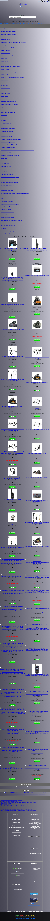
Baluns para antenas (5, 88)
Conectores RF (4, 115)
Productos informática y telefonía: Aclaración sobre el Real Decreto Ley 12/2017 (16, 829)
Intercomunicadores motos (7, 174)
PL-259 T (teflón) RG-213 (5, 804)
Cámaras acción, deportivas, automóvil (9, 104)
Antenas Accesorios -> (6, 50)
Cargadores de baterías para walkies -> (9, 106)
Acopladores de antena (6, 39)
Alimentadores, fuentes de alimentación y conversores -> (13, 42)
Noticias (36, 881)
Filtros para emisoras (5, 163)
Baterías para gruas (5, 90)
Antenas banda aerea (5, 53)
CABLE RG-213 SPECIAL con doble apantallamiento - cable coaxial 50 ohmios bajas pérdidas (18, 802)
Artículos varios (4, 85)
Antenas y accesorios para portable (8, 82)
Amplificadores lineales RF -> (7, 47)
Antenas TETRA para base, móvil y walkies (10, 72)
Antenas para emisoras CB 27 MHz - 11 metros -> (11, 66)
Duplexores (3, 120)
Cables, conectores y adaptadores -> (9, 101)
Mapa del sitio (16, 835)
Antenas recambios (5, 69)
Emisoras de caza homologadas (8, 128)
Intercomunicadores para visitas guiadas (10, 177)
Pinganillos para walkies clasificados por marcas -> (12, 206)
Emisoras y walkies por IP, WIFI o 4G (9, 144)
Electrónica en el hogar (6, 123)
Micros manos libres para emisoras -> (9, 196)
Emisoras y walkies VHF (6, 152)
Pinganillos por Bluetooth (6, 209)
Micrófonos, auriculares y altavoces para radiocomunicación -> (15, 193)
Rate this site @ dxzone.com (34, 905)
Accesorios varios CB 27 (6, 36)
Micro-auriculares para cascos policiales (10, 187)
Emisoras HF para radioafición (7, 131)
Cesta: (46, 1)
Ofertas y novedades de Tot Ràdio (8, 31)
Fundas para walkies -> (6, 166)
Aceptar (17, 915)
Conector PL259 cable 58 (6, 803)
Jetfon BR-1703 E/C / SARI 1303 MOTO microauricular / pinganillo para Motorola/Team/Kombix (18, 810)
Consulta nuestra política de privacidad (25, 918)
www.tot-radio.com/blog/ (35, 853)
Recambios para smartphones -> (8, 217)
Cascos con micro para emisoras (8, 112)
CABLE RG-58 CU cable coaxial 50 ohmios (9, 801)
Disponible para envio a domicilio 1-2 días (12, 285)
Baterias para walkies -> (6, 93)
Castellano (24, 786)
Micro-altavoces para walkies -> (8, 185)
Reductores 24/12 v (5, 222)
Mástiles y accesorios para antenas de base (10, 179)
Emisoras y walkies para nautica (8, 142)
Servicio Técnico (35, 841)
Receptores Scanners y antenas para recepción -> (12, 220)
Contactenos (16, 833)
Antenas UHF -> (4, 74)
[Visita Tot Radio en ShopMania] (34, 894)
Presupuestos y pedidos (6, 233)
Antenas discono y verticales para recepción (11, 55)
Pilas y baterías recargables (7, 201)
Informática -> (4, 171)
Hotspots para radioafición (7, 168)
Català (32, 786)
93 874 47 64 (23, 3)
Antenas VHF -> (4, 80)
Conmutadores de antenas (6, 117)
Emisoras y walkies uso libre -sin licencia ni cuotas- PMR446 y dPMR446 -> (17, 150)
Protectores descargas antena (7, 214)
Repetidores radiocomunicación (8, 225)
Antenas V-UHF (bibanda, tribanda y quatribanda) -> (12, 77)
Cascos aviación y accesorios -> (8, 109)
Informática (3, 23)
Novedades (3, 28)
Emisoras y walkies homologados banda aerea (11, 139)
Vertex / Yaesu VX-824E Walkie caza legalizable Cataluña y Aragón (13, 805)
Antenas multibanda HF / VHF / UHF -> (9, 63)
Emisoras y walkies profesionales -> (9, 147)
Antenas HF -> (4, 58)
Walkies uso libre (20, 23)
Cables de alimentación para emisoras (9, 98)
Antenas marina (4, 61)
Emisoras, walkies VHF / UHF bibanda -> (10, 155)
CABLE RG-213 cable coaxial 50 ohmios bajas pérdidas (11, 800)
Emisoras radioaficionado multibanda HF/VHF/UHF (12, 134)
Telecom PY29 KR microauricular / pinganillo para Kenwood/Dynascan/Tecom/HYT (16, 809)
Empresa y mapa (16, 822)
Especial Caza (4, 158)
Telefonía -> (3, 228)
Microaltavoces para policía (7, 190)
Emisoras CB (27, 23)
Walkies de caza (40, 23)
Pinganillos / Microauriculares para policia (10, 204)
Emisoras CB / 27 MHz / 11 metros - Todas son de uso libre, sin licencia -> (17, 125)
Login (39, 1)
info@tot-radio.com (23, 4)
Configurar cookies (16, 825)
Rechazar (22, 915)
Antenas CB (33, 23)
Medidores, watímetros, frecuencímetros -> (10, 182)
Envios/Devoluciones (16, 832)
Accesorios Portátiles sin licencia (8, 34)
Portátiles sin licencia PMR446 (7, 212)
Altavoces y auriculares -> (6, 44)
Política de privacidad (16, 824)
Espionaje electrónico (5, 160)
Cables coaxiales (4, 96)
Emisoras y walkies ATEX (6, 136)
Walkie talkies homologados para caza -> (10, 230)
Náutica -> (3, 198)
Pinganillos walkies (10, 23)
